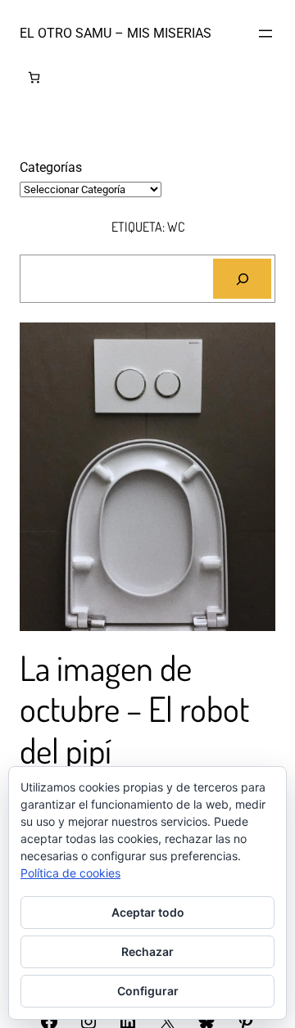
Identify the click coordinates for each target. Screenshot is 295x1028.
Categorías (51, 167)
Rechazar (147, 951)
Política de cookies (70, 873)
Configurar (148, 991)
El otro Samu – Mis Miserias (115, 33)
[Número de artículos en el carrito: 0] (34, 77)
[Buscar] (242, 279)
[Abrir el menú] (265, 33)
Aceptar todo (147, 912)
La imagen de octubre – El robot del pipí (134, 709)
